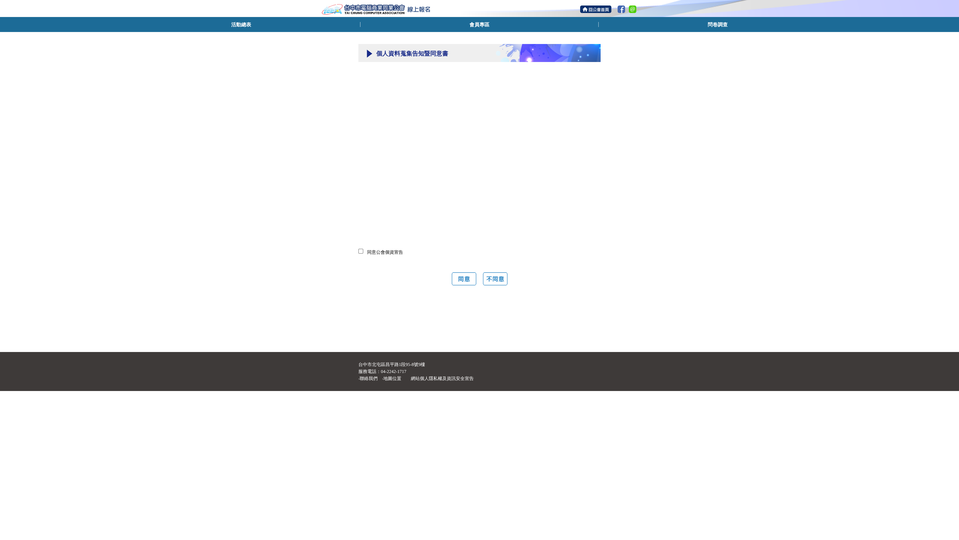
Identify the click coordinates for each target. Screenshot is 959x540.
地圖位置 (392, 378)
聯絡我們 (369, 378)
